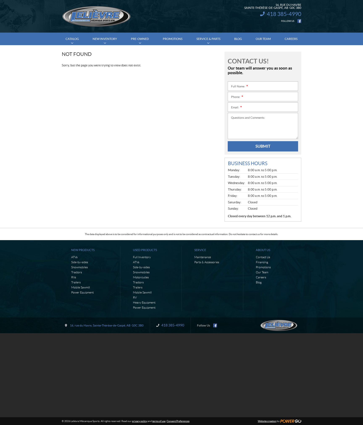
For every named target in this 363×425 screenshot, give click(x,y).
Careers (261, 277)
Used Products (145, 250)
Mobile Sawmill (80, 287)
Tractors (76, 272)
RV (135, 297)
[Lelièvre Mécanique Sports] (96, 16)
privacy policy (139, 421)
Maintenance (202, 257)
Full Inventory (142, 257)
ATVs (74, 257)
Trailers (76, 282)
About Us (263, 250)
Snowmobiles (79, 267)
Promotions (263, 267)
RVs (73, 277)
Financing (262, 262)
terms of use (159, 421)
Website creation (267, 421)
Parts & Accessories (206, 262)
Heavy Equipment (144, 302)
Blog (259, 282)
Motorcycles (141, 277)
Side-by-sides (79, 262)
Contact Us (263, 257)
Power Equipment (82, 292)
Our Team (262, 272)
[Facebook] (299, 21)
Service (200, 250)
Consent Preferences (178, 421)
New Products (83, 250)
